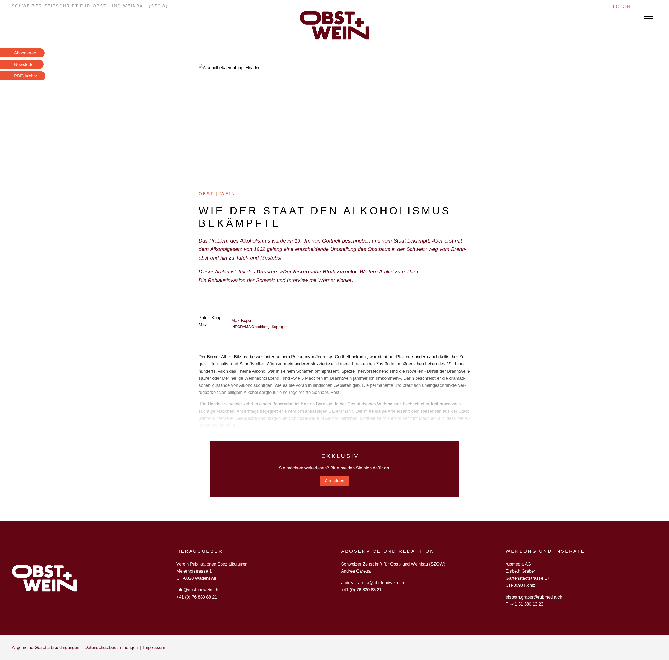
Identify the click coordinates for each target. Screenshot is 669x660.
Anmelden (334, 480)
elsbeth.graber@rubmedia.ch (534, 597)
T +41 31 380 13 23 (524, 604)
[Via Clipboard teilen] (485, 244)
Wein (227, 193)
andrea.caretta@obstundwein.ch (372, 582)
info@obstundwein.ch (197, 589)
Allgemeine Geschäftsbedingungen (45, 647)
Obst (206, 193)
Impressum (154, 647)
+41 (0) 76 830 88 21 (196, 597)
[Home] (334, 25)
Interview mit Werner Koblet (320, 280)
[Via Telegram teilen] (485, 226)
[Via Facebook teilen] (485, 217)
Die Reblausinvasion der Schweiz (237, 280)
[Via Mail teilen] (485, 207)
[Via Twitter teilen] (485, 235)
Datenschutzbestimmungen (111, 647)
